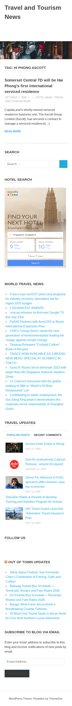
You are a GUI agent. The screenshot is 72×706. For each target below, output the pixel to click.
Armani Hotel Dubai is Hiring (44, 443)
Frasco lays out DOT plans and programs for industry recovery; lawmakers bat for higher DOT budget (36, 299)
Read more (13, 131)
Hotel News (44, 97)
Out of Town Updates (29, 562)
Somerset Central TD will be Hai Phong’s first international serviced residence (34, 86)
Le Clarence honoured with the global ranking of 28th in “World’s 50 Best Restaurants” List (33, 386)
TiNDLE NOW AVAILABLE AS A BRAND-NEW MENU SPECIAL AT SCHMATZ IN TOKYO (36, 358)
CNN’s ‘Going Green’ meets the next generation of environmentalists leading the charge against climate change (35, 335)
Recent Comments (47, 435)
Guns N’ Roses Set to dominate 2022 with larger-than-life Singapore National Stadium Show (36, 372)
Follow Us (15, 538)
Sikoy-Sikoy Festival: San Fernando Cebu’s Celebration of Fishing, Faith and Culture (33, 577)
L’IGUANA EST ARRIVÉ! (27, 308)
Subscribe (17, 673)
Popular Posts (18, 435)
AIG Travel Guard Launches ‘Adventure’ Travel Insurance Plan (44, 513)
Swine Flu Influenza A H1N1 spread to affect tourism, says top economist (45, 482)
